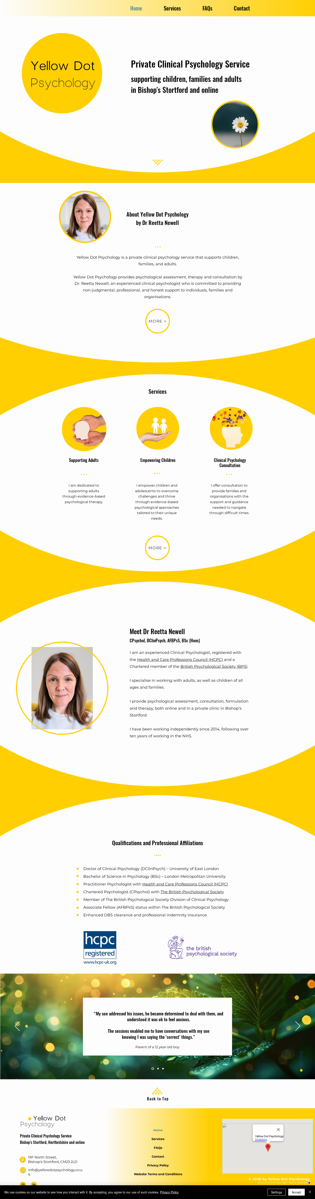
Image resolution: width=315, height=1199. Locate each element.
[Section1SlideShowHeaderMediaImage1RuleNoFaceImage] (152, 1068)
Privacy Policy (158, 1165)
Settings (276, 1192)
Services (158, 1139)
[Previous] (17, 1026)
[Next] (297, 1026)
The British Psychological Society (192, 892)
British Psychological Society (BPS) (214, 666)
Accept (296, 1192)
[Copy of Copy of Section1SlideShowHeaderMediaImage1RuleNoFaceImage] (163, 1068)
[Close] (309, 1192)
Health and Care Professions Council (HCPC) (180, 659)
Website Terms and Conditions (158, 1174)
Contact (158, 1156)
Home (158, 1130)
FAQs (158, 1148)
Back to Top (158, 1098)
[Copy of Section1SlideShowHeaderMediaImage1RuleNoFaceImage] (157, 1068)
